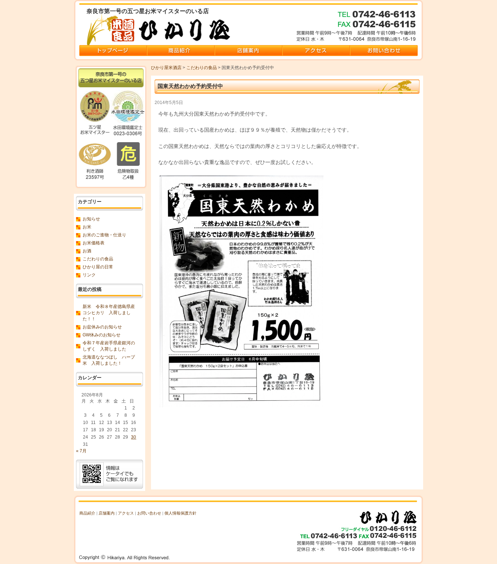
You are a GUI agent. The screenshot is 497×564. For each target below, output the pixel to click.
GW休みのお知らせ (101, 334)
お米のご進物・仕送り (104, 234)
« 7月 (81, 450)
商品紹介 (87, 513)
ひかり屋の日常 (98, 266)
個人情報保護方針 (180, 513)
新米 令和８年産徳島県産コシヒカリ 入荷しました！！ (109, 312)
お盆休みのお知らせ (102, 326)
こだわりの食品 (201, 67)
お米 (87, 226)
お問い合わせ (149, 513)
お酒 (87, 250)
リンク (89, 274)
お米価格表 (93, 242)
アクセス (126, 513)
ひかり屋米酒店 (166, 67)
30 (133, 437)
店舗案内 (107, 513)
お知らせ (91, 218)
